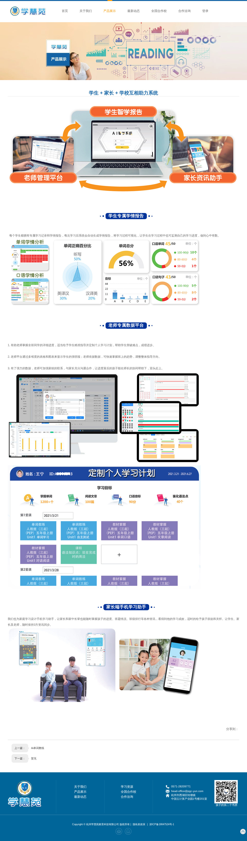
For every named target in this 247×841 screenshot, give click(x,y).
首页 (65, 11)
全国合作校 (159, 11)
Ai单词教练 (37, 748)
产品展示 (109, 11)
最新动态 (133, 11)
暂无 (33, 758)
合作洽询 (184, 11)
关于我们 (86, 11)
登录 (205, 11)
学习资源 (127, 786)
